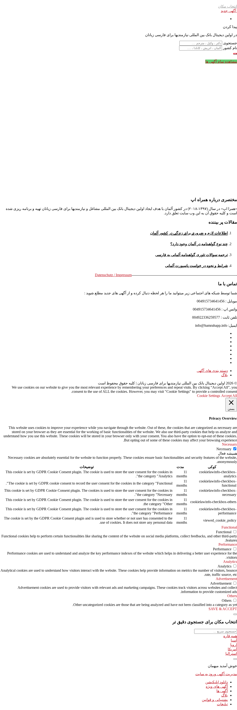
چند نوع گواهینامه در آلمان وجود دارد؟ (199, 244)
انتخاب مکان (227, 6)
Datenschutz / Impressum (113, 275)
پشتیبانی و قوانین (215, 700)
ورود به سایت (205, 674)
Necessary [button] (229, 444)
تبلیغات (222, 704)
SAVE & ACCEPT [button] (223, 609)
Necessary (223, 449)
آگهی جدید (229, 11)
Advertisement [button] (226, 579)
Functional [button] (229, 527)
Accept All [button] (229, 396)
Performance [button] (227, 544)
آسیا (234, 640)
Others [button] (232, 596)
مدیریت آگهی (226, 674)
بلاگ (224, 375)
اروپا (233, 645)
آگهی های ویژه (217, 686)
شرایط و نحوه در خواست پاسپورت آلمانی (196, 266)
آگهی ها (222, 691)
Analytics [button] (230, 562)
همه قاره (230, 636)
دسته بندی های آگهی (212, 371)
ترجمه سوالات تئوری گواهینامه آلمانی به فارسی (191, 255)
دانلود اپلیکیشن (216, 682)
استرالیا (231, 654)
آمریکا (232, 649)
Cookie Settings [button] (208, 396)
